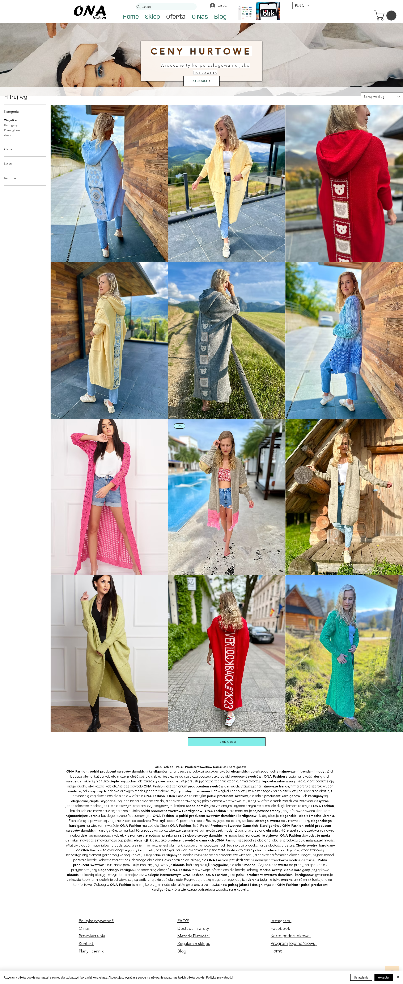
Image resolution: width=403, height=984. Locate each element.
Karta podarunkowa (291, 935)
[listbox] (302, 5)
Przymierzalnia (92, 935)
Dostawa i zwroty (193, 928)
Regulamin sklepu (193, 943)
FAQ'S (183, 920)
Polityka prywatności (219, 977)
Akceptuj (383, 977)
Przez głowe (12, 130)
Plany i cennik (91, 951)
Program (279, 943)
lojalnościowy (303, 943)
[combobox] (382, 96)
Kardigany (10, 125)
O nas (84, 928)
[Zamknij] (397, 977)
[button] (386, 16)
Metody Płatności (193, 935)
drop (7, 135)
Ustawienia (361, 977)
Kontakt (86, 943)
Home (276, 951)
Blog (181, 951)
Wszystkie (10, 120)
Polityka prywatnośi (96, 920)
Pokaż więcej (227, 742)
